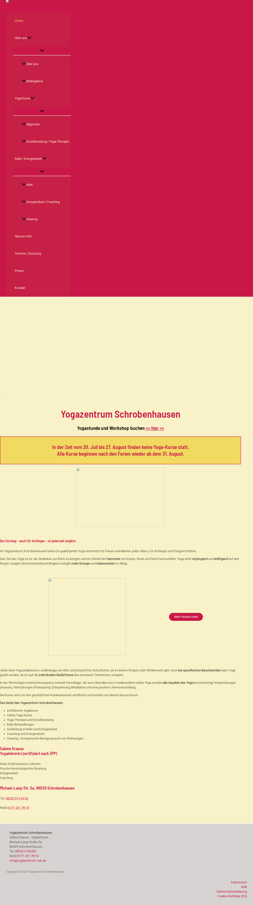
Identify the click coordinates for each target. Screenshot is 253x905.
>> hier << (155, 428)
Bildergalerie (34, 81)
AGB (244, 887)
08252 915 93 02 (17, 798)
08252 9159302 (25, 851)
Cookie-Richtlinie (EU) (232, 896)
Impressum (239, 882)
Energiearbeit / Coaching (43, 202)
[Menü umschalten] (42, 51)
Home (19, 21)
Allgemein (33, 124)
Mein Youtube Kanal (186, 616)
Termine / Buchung (28, 253)
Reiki (29, 184)
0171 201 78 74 (18, 808)
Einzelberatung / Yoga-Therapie (47, 141)
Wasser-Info (23, 236)
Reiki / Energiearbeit (28, 158)
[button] (29, 38)
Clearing (31, 219)
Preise (19, 270)
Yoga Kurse (22, 98)
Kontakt (20, 288)
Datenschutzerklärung (232, 891)
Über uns (21, 38)
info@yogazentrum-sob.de (27, 860)
